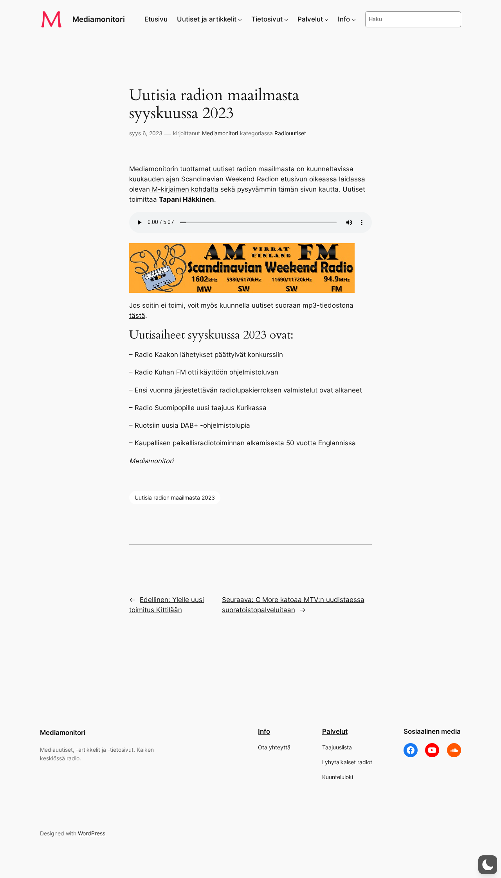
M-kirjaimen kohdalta (184, 189)
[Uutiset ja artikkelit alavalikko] (240, 19)
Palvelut (335, 731)
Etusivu (156, 19)
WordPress (91, 833)
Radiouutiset (290, 133)
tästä (137, 315)
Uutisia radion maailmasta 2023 (175, 497)
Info (264, 731)
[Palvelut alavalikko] (326, 19)
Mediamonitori (98, 19)
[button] (487, 864)
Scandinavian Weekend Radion (230, 179)
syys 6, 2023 (145, 133)
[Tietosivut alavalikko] (286, 19)
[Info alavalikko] (354, 19)
